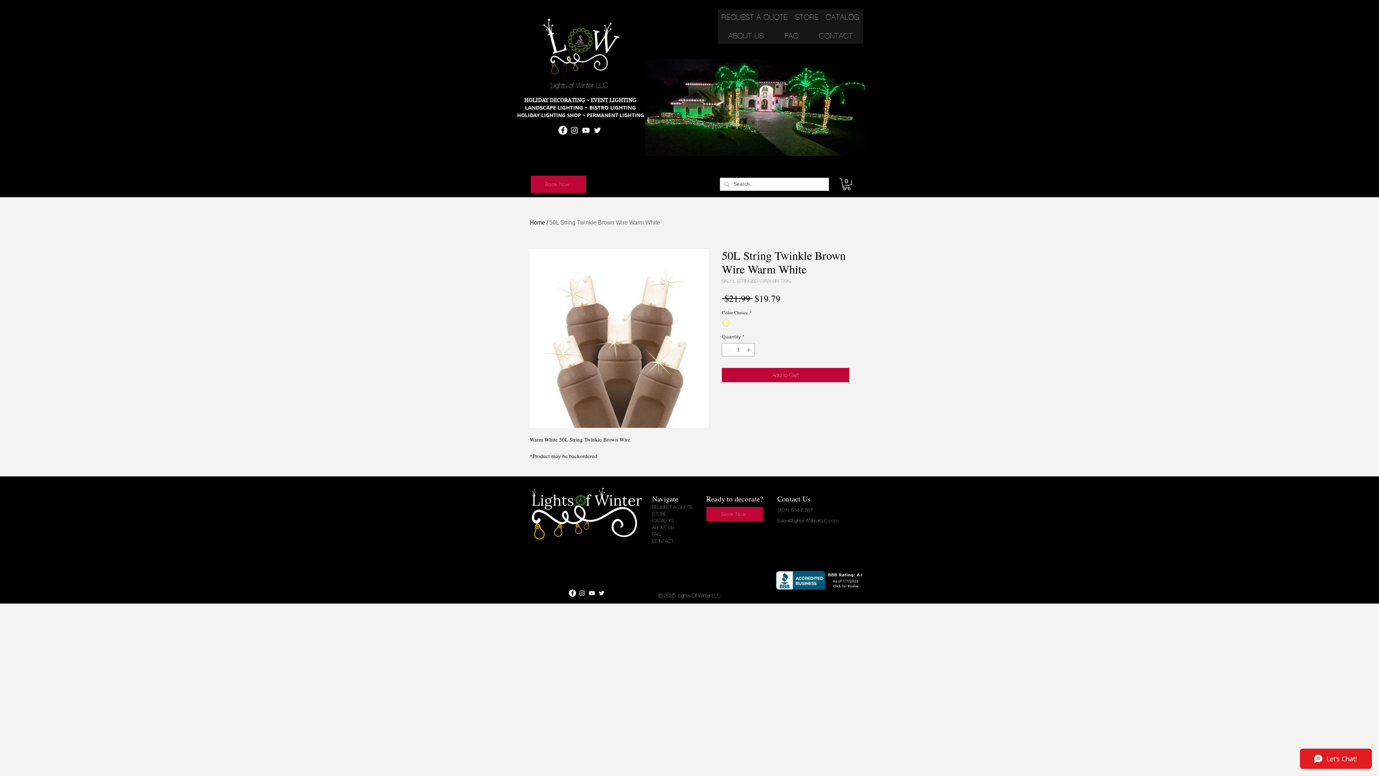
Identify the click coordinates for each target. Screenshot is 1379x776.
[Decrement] (727, 349)
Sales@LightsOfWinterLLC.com (807, 520)
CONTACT (663, 541)
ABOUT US (663, 527)
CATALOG (662, 520)
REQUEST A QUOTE (672, 507)
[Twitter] (597, 130)
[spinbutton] (738, 349)
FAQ (656, 534)
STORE (659, 514)
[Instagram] (574, 130)
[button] (847, 184)
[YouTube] (585, 130)
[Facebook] (562, 130)
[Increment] (749, 349)
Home (537, 223)
